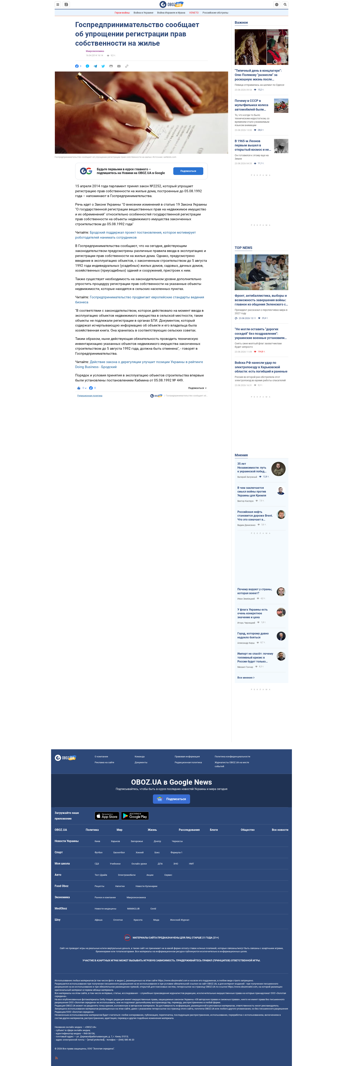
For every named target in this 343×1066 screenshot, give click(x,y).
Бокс (157, 852)
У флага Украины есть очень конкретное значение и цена (252, 613)
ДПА (160, 863)
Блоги (214, 830)
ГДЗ (97, 863)
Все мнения (244, 677)
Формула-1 (176, 852)
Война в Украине (143, 12)
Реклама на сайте (104, 762)
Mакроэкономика (95, 51)
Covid (153, 908)
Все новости (280, 830)
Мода (156, 920)
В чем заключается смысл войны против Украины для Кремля (251, 491)
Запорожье (137, 841)
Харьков (115, 841)
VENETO (194, 12)
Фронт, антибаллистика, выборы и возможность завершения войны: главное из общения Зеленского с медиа (261, 300)
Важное (241, 22)
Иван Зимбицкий (246, 599)
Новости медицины (105, 908)
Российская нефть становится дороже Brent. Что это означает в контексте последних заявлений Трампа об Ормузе (255, 516)
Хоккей (140, 852)
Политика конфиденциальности (232, 756)
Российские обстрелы (215, 12)
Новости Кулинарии (146, 886)
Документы (141, 762)
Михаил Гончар (245, 667)
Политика (92, 830)
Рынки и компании (105, 897)
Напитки (120, 886)
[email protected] (95, 1039)
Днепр (157, 841)
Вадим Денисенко (246, 525)
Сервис (168, 875)
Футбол (99, 852)
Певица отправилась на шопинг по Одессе (259, 84)
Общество (248, 830)
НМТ (191, 863)
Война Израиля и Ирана (171, 12)
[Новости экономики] (156, 396)
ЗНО (175, 863)
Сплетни (118, 920)
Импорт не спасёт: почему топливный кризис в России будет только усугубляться (255, 657)
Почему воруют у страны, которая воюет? (254, 591)
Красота (138, 920)
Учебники (115, 863)
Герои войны (122, 12)
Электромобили (127, 875)
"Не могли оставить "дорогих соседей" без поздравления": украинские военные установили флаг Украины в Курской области (260, 333)
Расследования (189, 830)
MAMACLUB (133, 908)
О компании (101, 756)
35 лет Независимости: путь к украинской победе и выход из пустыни (251, 467)
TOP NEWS (243, 248)
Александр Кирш (246, 643)
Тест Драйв (101, 875)
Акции (149, 875)
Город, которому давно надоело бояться (253, 635)
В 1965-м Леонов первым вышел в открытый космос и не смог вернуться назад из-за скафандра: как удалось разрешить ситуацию (252, 145)
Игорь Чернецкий (246, 623)
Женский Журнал (179, 920)
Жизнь (152, 830)
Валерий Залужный (247, 477)
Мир (119, 830)
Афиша (98, 920)
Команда (140, 756)
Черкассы (177, 841)
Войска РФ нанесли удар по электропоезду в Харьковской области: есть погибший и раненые (261, 367)
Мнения (241, 455)
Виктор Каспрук (245, 501)
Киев (97, 841)
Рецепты (99, 886)
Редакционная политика (89, 395)
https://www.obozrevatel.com (173, 980)
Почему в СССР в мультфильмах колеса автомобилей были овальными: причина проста (251, 105)
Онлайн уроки (139, 863)
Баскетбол (119, 852)
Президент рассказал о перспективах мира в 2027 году (261, 311)
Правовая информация (187, 756)
